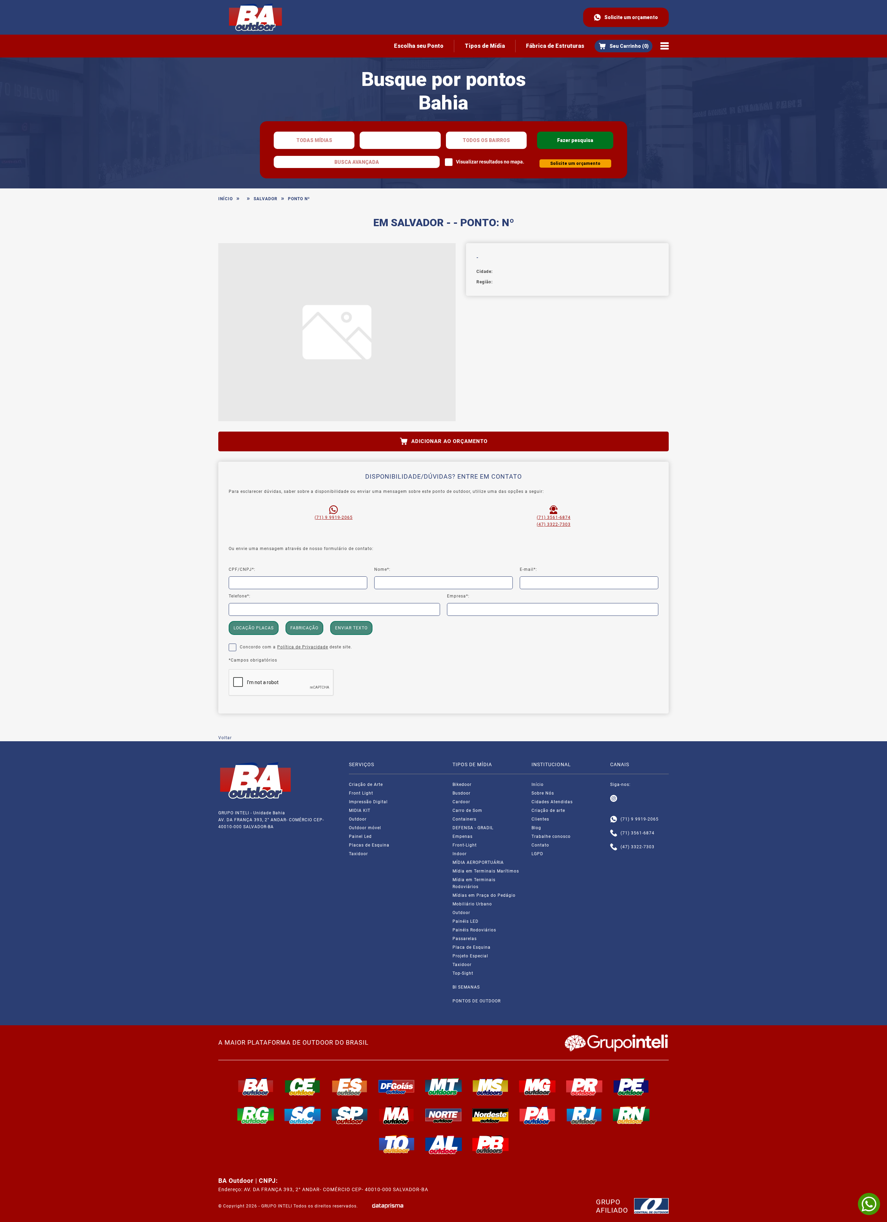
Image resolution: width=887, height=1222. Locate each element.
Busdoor (462, 793)
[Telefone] (613, 833)
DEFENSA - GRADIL (473, 827)
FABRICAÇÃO (304, 628)
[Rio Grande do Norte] (631, 1115)
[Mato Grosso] (443, 1087)
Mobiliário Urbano (472, 904)
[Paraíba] (490, 1144)
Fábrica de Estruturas (555, 46)
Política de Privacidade (302, 647)
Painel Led (360, 836)
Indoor (460, 853)
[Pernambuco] (631, 1087)
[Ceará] (302, 1087)
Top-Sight (463, 973)
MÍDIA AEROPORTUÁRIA (478, 862)
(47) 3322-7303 (554, 524)
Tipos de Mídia (485, 46)
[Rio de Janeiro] (584, 1115)
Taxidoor (358, 853)
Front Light (361, 793)
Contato (540, 845)
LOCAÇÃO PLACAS (254, 628)
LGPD (537, 853)
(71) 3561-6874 (554, 517)
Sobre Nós (543, 793)
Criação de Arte (366, 784)
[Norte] (443, 1115)
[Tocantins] (396, 1144)
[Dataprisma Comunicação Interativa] (388, 1205)
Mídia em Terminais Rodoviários (474, 883)
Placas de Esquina (369, 845)
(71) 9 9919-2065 (334, 517)
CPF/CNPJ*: (242, 569)
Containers (464, 819)
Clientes (540, 819)
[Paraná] (584, 1087)
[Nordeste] (490, 1115)
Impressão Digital (368, 801)
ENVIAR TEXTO (351, 628)
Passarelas (465, 938)
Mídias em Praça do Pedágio (484, 895)
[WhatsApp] (869, 1204)
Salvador (266, 198)
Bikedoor (462, 784)
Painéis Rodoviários (474, 930)
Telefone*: (240, 596)
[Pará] (537, 1115)
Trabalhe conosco (551, 836)
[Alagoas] (443, 1144)
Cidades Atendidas (552, 801)
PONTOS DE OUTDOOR (477, 1001)
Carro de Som (467, 810)
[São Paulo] (349, 1115)
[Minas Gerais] (537, 1087)
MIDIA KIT (359, 810)
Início (225, 198)
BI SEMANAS (466, 987)
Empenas (463, 836)
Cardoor (461, 801)
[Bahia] (255, 1087)
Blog (536, 827)
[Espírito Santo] (349, 1087)
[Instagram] (613, 798)
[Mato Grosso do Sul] (490, 1087)
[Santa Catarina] (302, 1115)
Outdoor (358, 819)
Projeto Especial (470, 956)
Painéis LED (465, 921)
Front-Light (465, 845)
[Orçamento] (623, 46)
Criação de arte (548, 810)
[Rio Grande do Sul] (255, 1115)
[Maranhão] (396, 1115)
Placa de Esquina (472, 947)
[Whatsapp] (613, 819)
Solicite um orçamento (631, 17)
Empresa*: (458, 596)
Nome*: (382, 569)
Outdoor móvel (365, 827)
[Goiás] (396, 1087)
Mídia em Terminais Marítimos (486, 871)
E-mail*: (528, 569)
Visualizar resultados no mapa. (490, 162)
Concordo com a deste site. (296, 647)
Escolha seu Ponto (419, 46)
